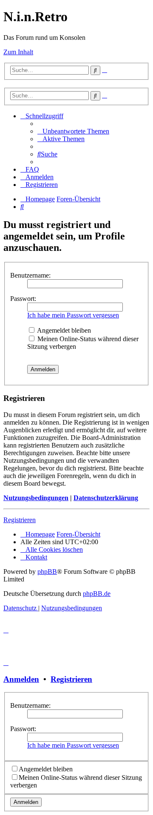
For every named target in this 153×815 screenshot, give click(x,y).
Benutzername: (30, 275)
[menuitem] (73, 131)
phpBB (47, 571)
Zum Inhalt (18, 52)
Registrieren (19, 519)
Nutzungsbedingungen (35, 497)
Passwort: (23, 298)
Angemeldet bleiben (63, 330)
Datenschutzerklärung (106, 497)
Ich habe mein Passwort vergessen (73, 315)
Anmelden (21, 679)
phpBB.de (96, 593)
